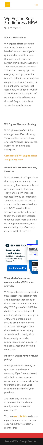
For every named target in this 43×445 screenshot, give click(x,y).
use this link (20, 416)
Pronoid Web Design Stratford (21, 441)
